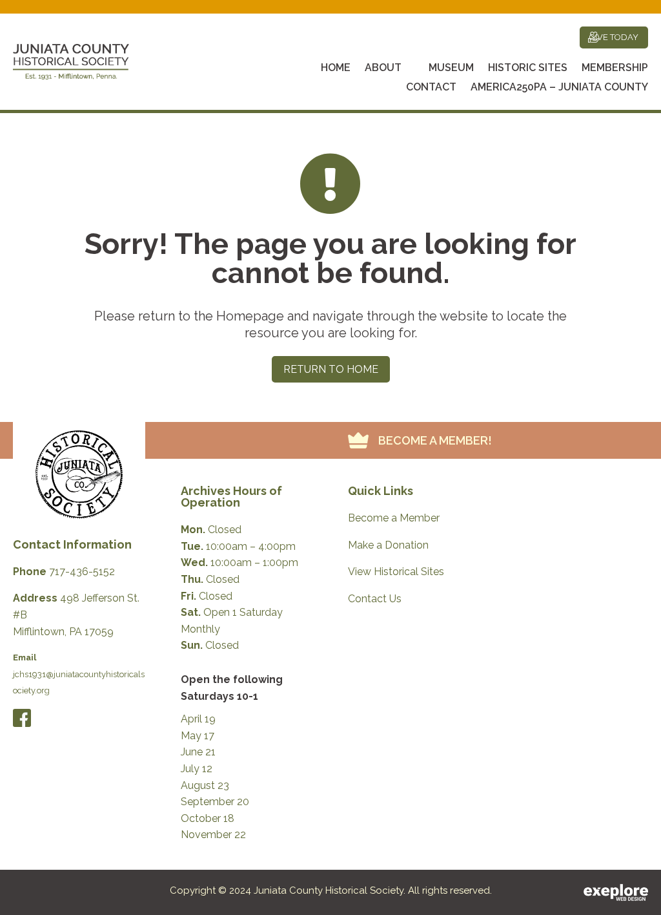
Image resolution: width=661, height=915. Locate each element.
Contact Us (375, 599)
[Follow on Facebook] (22, 718)
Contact (431, 88)
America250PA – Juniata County (559, 88)
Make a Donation (388, 545)
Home (336, 68)
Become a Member (394, 518)
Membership (615, 68)
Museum (451, 68)
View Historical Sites (396, 571)
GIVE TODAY (613, 37)
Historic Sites (527, 68)
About (383, 68)
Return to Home (330, 369)
